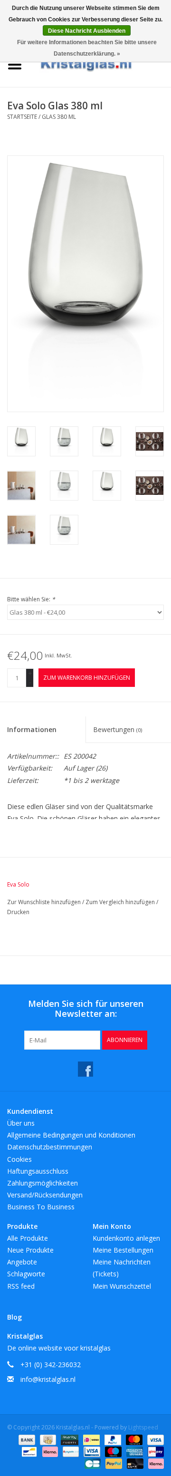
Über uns (21, 1123)
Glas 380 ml (59, 117)
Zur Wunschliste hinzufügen (44, 902)
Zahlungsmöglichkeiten (42, 1182)
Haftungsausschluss (37, 1171)
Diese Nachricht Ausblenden (86, 31)
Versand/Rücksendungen (45, 1194)
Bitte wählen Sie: (31, 599)
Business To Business (41, 1206)
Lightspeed (143, 1427)
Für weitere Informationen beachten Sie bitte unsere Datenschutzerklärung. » (87, 48)
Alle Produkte (27, 1238)
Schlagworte (26, 1273)
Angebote (22, 1261)
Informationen (32, 729)
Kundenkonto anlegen (126, 1238)
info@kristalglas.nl (48, 1379)
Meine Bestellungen (123, 1249)
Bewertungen (117, 729)
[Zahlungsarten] (26, 1439)
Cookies (19, 1159)
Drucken (18, 912)
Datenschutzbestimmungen (49, 1146)
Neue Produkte (30, 1249)
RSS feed (21, 1286)
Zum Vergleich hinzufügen (121, 902)
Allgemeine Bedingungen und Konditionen (71, 1134)
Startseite (22, 117)
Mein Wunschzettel (122, 1286)
